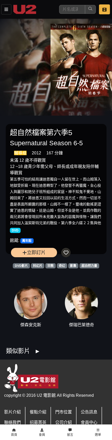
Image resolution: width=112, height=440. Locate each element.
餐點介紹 (38, 412)
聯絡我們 (12, 422)
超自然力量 (89, 266)
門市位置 (63, 412)
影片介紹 (12, 412)
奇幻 (62, 266)
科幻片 (37, 266)
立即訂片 (36, 252)
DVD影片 (21, 266)
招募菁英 (38, 422)
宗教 (50, 266)
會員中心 (89, 422)
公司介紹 (63, 422)
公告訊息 (89, 412)
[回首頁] (24, 9)
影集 (73, 266)
